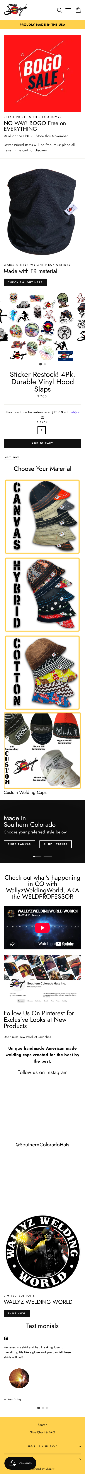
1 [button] (40, 364)
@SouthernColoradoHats (42, 1144)
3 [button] (47, 1408)
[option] (42, 24)
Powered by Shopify (42, 1469)
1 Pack (42, 422)
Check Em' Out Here (25, 282)
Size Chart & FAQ (42, 1432)
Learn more (12, 457)
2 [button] (45, 364)
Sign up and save (42, 1446)
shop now (17, 1313)
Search (42, 1425)
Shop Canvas (19, 844)
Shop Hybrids (56, 844)
